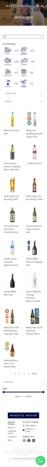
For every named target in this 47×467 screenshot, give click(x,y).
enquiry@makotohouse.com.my (26, 458)
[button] (37, 6)
